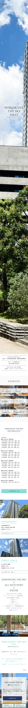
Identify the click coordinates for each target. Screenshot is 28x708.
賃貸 (13, 698)
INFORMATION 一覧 (14, 491)
